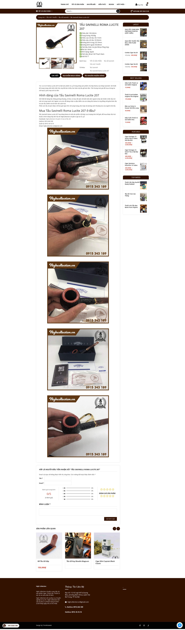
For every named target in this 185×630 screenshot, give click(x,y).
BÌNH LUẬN (44, 504)
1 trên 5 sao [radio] (101, 496)
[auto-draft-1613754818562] (56, 43)
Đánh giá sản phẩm (107, 493)
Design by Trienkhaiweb (44, 625)
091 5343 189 (13, 626)
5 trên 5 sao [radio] (113, 496)
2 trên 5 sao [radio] (104, 496)
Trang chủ (65, 4)
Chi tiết (55, 75)
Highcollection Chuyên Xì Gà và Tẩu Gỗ (58, 119)
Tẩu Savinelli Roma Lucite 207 (99, 71)
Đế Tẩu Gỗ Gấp (43, 561)
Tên (41, 478)
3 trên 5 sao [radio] (107, 496)
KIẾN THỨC (102, 4)
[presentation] (114, 528)
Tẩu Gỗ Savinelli (64, 17)
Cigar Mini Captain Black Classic (105, 562)
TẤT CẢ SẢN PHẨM (78, 4)
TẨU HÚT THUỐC (51, 17)
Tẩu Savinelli (94, 67)
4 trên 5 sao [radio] (110, 496)
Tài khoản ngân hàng (94, 75)
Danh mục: (83, 61)
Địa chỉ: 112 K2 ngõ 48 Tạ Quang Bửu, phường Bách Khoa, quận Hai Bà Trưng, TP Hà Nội (77, 595)
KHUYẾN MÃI (91, 4)
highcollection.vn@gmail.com (78, 602)
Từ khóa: (82, 67)
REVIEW (111, 4)
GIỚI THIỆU (120, 4)
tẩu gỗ (72, 86)
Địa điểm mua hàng (71, 75)
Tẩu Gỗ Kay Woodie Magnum (78, 561)
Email (41, 483)
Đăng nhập (140, 5)
